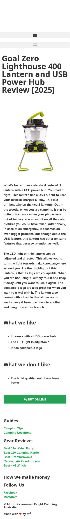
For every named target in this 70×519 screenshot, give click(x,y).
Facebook (10, 492)
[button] (35, 35)
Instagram (10, 496)
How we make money (27, 477)
